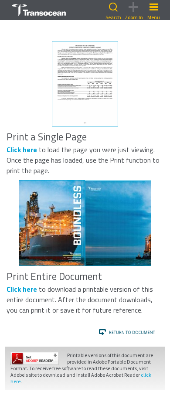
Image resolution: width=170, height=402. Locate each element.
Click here (22, 149)
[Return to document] (127, 332)
